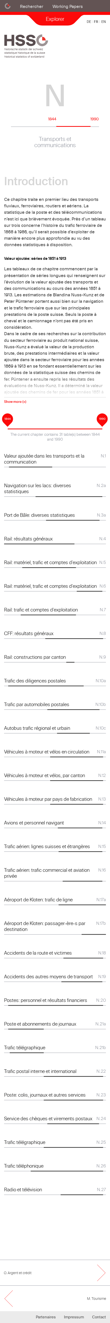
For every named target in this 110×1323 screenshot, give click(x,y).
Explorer (55, 19)
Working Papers (67, 6)
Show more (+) (15, 401)
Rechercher (31, 6)
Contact (99, 1317)
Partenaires (46, 1317)
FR (96, 22)
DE (89, 22)
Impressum (74, 1317)
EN (103, 22)
